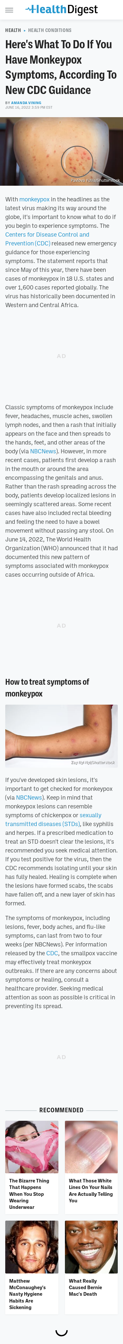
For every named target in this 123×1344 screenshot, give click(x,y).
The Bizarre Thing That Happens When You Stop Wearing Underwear (29, 1193)
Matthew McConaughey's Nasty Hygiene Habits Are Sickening (27, 1293)
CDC (52, 953)
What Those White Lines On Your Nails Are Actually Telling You (91, 1190)
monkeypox (34, 199)
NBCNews (43, 451)
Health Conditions (50, 30)
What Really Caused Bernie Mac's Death (85, 1287)
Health (13, 30)
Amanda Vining (26, 103)
